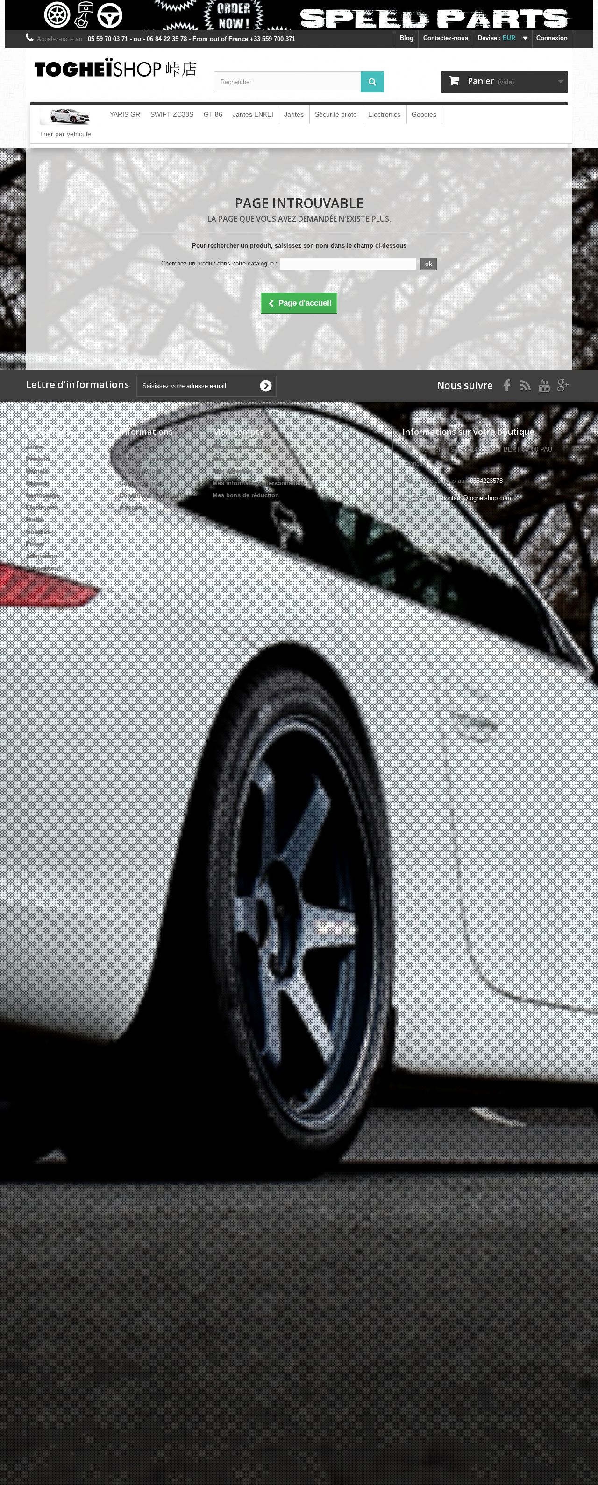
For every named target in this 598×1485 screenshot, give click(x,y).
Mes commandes (237, 446)
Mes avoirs (228, 458)
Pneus (35, 543)
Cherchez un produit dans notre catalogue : (219, 263)
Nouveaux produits (146, 458)
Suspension (43, 568)
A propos (132, 507)
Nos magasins (139, 470)
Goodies (38, 531)
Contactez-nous (445, 38)
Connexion (552, 38)
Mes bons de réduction (246, 495)
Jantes (35, 446)
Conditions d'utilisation (153, 495)
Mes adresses (232, 470)
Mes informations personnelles (257, 483)
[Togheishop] (115, 66)
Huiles (35, 519)
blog (406, 38)
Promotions (136, 446)
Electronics (42, 507)
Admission (41, 555)
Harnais (37, 470)
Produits (38, 458)
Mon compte (238, 431)
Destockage (42, 495)
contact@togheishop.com (476, 498)
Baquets (37, 483)
